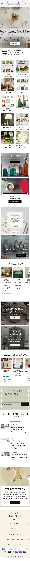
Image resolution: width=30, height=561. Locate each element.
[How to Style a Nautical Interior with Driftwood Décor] (5, 454)
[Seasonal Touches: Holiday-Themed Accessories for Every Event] (5, 426)
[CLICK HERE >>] (15, 192)
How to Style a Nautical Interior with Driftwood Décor (19, 457)
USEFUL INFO (14, 523)
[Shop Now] (15, 165)
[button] (6, 288)
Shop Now (15, 502)
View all (15, 420)
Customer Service (15, 534)
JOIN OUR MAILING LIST (14, 539)
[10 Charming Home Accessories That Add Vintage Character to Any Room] (5, 440)
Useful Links (15, 528)
